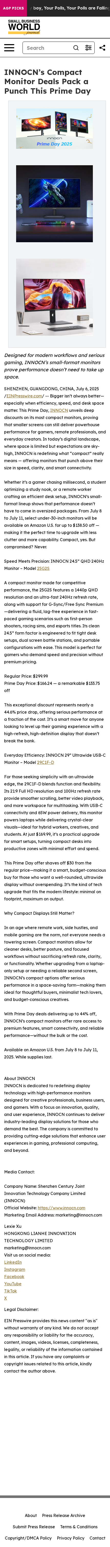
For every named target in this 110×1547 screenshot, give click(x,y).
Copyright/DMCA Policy (28, 1538)
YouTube (12, 1283)
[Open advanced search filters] (88, 48)
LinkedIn (13, 1262)
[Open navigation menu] (9, 48)
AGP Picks (13, 8)
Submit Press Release (34, 1526)
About (31, 1515)
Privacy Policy (70, 1538)
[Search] (76, 48)
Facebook (14, 1276)
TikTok (10, 1290)
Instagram (14, 1269)
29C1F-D (45, 762)
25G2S (43, 568)
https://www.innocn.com (61, 1207)
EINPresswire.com (24, 395)
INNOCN (59, 410)
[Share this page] (102, 48)
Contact (97, 1538)
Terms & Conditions (78, 1526)
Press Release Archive (63, 1515)
